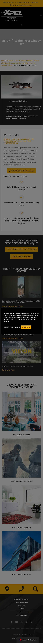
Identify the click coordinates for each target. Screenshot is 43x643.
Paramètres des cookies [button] (12, 327)
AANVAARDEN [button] (26, 327)
